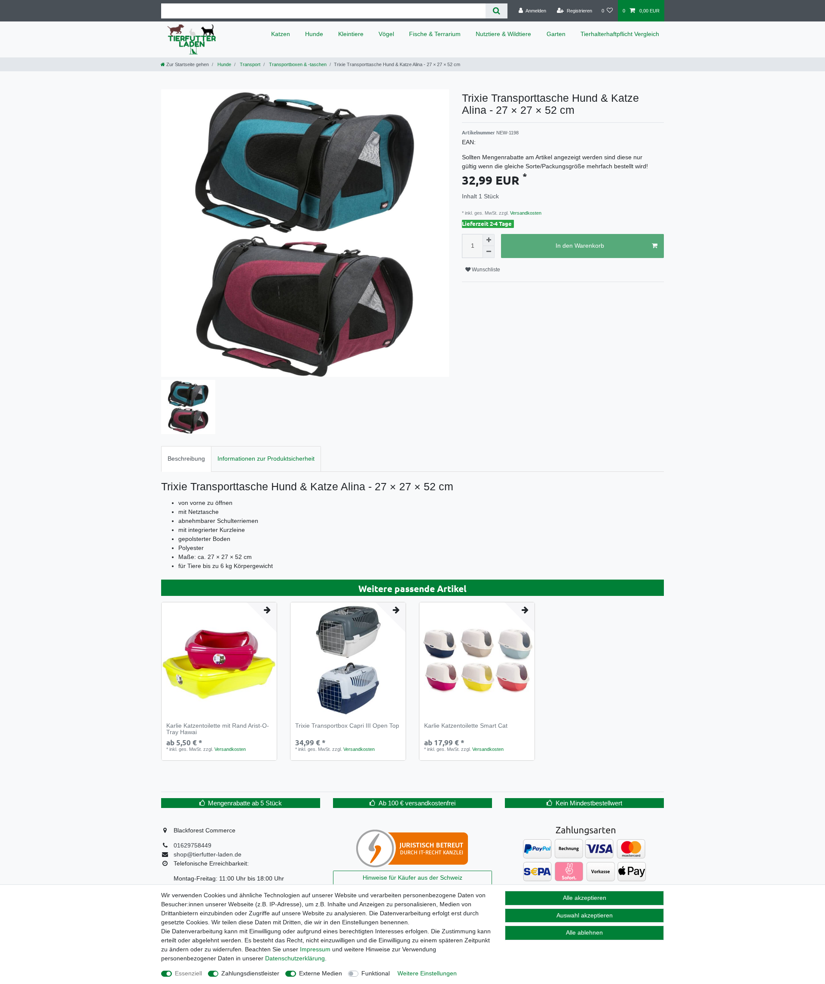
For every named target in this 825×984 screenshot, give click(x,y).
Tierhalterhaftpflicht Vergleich (620, 33)
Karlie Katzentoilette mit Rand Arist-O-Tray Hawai (217, 729)
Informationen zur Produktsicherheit (266, 458)
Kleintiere (351, 33)
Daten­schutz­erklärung (295, 958)
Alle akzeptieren (584, 897)
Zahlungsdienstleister (250, 973)
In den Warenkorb (580, 245)
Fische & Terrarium (435, 33)
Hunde (314, 33)
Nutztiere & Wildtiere (503, 33)
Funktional (375, 973)
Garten (556, 33)
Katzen (280, 33)
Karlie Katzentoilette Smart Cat (465, 726)
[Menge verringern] (489, 252)
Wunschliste (485, 270)
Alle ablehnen (584, 932)
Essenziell (188, 973)
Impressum (315, 949)
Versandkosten (525, 213)
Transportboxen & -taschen (297, 64)
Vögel (386, 33)
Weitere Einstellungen (427, 973)
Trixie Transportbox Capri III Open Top (347, 726)
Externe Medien (320, 973)
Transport (249, 64)
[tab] (186, 458)
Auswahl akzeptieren (584, 915)
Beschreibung (186, 458)
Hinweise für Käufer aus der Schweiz (412, 877)
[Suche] (496, 10)
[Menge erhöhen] (489, 240)
